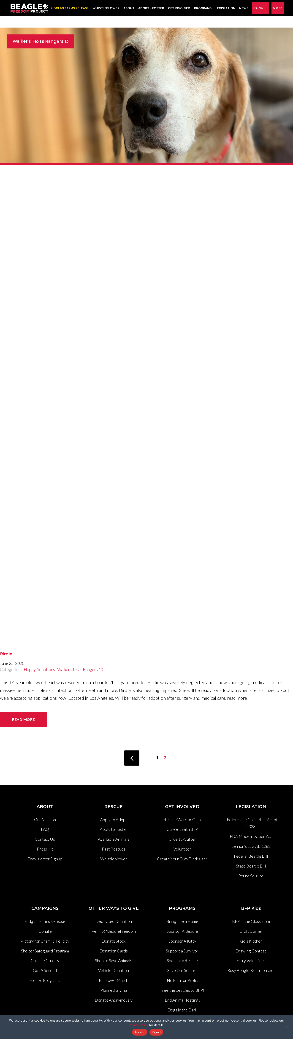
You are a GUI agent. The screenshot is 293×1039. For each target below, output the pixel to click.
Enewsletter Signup (44, 858)
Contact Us (45, 839)
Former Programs (45, 980)
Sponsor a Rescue (182, 960)
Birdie (6, 654)
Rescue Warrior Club (182, 819)
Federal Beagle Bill (251, 856)
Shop (277, 8)
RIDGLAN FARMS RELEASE (70, 8)
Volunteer (182, 848)
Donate (260, 8)
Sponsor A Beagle (182, 931)
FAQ (45, 829)
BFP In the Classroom (251, 921)
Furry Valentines (251, 960)
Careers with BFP (182, 829)
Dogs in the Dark (182, 1009)
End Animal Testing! (182, 999)
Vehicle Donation (113, 970)
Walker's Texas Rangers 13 (41, 41)
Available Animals (113, 839)
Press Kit (45, 848)
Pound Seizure (250, 875)
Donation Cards (114, 950)
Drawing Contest (251, 950)
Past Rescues (113, 848)
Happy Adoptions (39, 669)
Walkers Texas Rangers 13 (80, 669)
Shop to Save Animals (113, 960)
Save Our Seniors (182, 970)
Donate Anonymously (114, 999)
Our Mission (45, 819)
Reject (156, 1032)
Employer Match (113, 980)
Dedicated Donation (113, 921)
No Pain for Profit (182, 980)
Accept (139, 1032)
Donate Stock (113, 941)
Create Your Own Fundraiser (182, 858)
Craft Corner (251, 931)
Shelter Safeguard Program (45, 950)
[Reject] (287, 1027)
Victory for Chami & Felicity (45, 941)
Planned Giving (113, 990)
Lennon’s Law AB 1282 (251, 846)
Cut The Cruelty (45, 960)
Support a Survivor (182, 950)
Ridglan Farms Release (45, 921)
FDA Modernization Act (251, 836)
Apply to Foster (113, 829)
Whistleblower (105, 8)
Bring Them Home (182, 921)
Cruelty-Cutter (182, 839)
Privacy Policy (138, 1025)
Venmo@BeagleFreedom (114, 931)
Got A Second (45, 970)
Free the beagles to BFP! (182, 990)
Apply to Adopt (113, 819)
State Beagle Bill (251, 865)
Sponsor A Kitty (182, 941)
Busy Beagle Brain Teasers (250, 970)
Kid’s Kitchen (251, 941)
